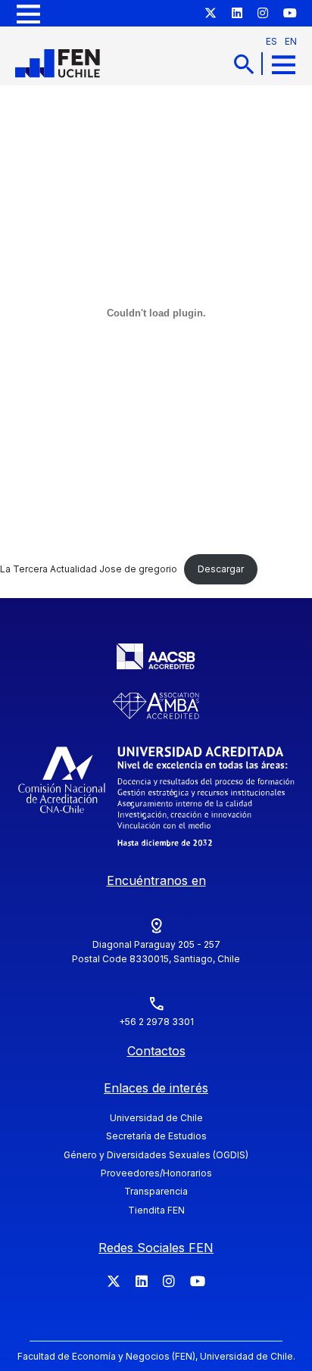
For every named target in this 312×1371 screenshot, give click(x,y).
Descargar (221, 569)
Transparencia (156, 1191)
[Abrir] (28, 13)
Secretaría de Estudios (156, 1136)
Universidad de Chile (156, 1117)
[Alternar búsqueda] (243, 64)
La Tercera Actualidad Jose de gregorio (88, 569)
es (271, 41)
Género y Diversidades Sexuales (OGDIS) (156, 1155)
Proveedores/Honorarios (156, 1173)
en (291, 41)
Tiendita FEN (156, 1210)
